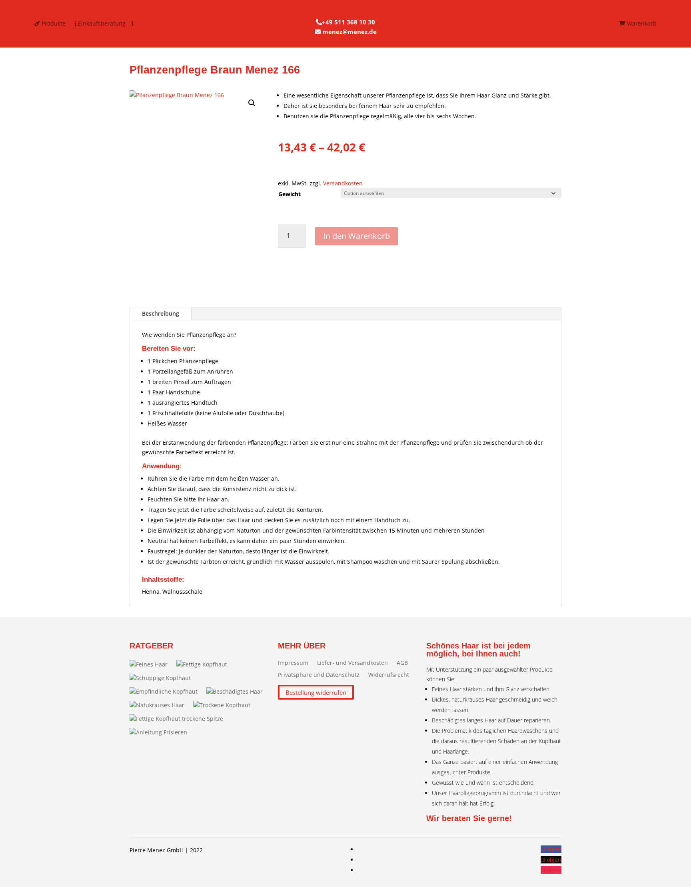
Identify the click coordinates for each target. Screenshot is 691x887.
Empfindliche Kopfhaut (167, 691)
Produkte (53, 24)
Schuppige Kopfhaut (163, 678)
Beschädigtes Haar (238, 691)
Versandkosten (343, 183)
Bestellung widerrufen (316, 692)
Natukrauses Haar (160, 705)
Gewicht (289, 194)
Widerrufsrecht (388, 675)
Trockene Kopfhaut (225, 705)
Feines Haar (152, 664)
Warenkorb (641, 24)
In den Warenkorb (356, 236)
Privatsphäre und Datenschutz (318, 675)
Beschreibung (160, 313)
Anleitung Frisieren (161, 732)
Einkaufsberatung (101, 24)
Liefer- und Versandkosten (352, 663)
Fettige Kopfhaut (205, 664)
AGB (402, 663)
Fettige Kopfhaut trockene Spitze (179, 718)
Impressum (293, 663)
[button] (252, 103)
